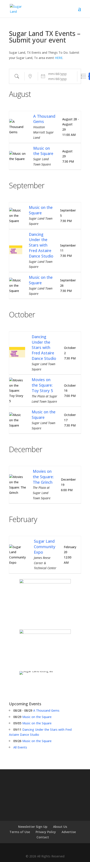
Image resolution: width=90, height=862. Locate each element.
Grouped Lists (83, 76)
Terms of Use (19, 832)
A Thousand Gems (46, 710)
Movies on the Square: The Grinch (43, 477)
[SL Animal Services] (45, 647)
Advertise (69, 832)
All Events (20, 747)
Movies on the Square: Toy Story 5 (42, 385)
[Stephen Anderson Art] (45, 601)
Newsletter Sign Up (32, 827)
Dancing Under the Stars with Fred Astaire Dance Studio (41, 245)
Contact (42, 837)
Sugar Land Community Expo (44, 547)
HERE (58, 58)
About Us (60, 827)
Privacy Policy (46, 832)
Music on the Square (43, 151)
